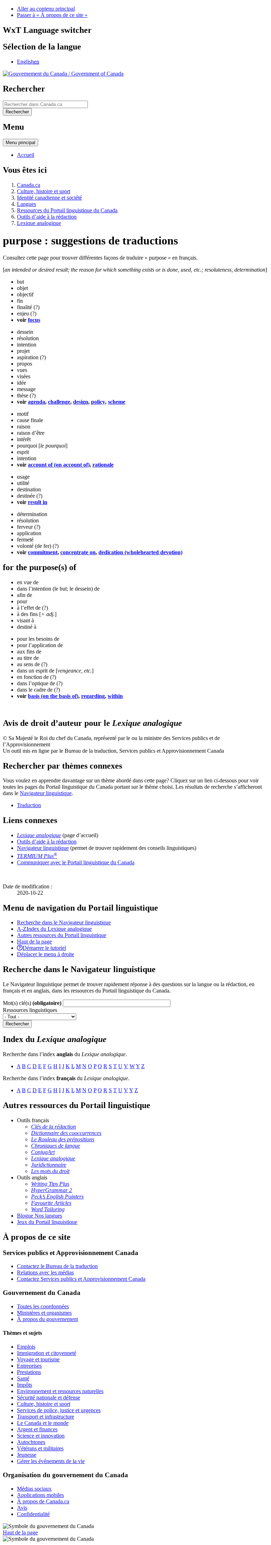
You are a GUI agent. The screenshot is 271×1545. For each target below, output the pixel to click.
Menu (20, 142)
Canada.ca (28, 185)
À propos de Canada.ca (43, 1501)
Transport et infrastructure (45, 1417)
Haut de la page (20, 1532)
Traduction (29, 805)
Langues (26, 204)
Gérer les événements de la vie (51, 1461)
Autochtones (31, 1442)
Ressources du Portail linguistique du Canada (67, 210)
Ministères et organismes (44, 1313)
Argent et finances (37, 1429)
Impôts (24, 1385)
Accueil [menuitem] (25, 155)
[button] (64, 922)
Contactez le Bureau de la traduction (57, 1266)
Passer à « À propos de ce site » (52, 15)
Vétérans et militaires (40, 1448)
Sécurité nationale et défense (48, 1398)
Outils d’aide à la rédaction (47, 217)
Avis (22, 1508)
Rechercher (17, 1023)
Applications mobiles (40, 1495)
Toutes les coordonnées (43, 1306)
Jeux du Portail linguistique (47, 1222)
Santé (23, 1378)
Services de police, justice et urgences (59, 1410)
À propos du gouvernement (47, 1319)
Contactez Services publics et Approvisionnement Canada (81, 1279)
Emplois (26, 1347)
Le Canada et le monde (42, 1423)
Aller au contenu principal (46, 9)
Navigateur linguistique (46, 793)
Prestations (29, 1372)
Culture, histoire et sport (43, 191)
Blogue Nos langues (39, 1216)
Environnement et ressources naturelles (60, 1391)
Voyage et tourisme (38, 1359)
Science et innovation (41, 1436)
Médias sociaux (34, 1489)
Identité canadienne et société (49, 198)
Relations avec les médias (45, 1272)
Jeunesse (26, 1455)
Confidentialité (33, 1514)
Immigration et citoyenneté (46, 1353)
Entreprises (29, 1366)
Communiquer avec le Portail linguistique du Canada (75, 862)
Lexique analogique (39, 223)
